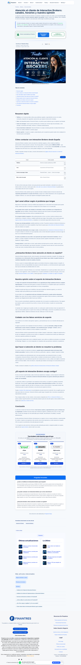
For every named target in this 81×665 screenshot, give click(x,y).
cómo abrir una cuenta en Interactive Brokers (46, 186)
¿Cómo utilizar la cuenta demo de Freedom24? (27, 599)
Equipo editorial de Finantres (61, 634)
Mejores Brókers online (21, 577)
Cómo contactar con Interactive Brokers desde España (27, 92)
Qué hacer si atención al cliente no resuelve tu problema (27, 101)
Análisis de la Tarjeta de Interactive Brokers (26, 590)
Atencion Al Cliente (20, 523)
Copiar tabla (63, 157)
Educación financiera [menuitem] (54, 2)
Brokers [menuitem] (19, 2)
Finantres (17, 6)
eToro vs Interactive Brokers (54, 397)
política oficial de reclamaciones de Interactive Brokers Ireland (45, 365)
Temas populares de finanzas (61, 620)
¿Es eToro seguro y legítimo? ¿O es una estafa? (27, 603)
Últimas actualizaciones (28, 541)
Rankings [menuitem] (63, 2)
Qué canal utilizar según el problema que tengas (26, 94)
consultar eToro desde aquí (25, 390)
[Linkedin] (19, 659)
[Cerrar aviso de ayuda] (62, 662)
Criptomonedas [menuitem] (38, 2)
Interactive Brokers (29, 523)
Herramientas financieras (61, 622)
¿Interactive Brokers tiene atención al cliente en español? (28, 96)
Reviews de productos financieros (61, 625)
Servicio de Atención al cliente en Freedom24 (27, 596)
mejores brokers (24, 427)
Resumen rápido (20, 91)
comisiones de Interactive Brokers (55, 230)
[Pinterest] (21, 659)
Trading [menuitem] (45, 2)
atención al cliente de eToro (27, 400)
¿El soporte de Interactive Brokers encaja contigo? (26, 103)
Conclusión (19, 105)
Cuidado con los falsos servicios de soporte (25, 99)
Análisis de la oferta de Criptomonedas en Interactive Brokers (30, 593)
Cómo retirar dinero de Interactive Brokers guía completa (29, 606)
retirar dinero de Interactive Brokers (56, 225)
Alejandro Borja (48, 513)
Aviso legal (60, 641)
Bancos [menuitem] (31, 2)
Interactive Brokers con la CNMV (26, 273)
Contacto (61, 651)
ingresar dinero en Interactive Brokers (23, 220)
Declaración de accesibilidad (61, 649)
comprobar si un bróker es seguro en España (52, 273)
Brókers (18, 586)
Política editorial (30, 655)
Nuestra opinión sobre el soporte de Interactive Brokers (27, 98)
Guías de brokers (27, 6)
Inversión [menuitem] (26, 2)
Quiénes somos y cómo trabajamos (60, 632)
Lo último (46, 541)
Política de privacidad (60, 644)
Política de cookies (61, 646)
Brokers (21, 6)
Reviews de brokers (20, 582)
